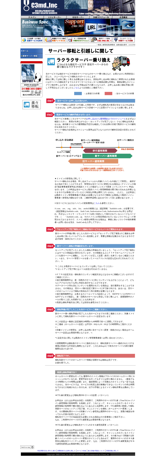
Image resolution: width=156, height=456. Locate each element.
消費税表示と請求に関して (66, 451)
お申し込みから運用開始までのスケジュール (106, 119)
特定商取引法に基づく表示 (46, 451)
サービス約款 (81, 451)
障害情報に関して (112, 451)
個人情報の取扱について (96, 451)
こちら (76, 88)
